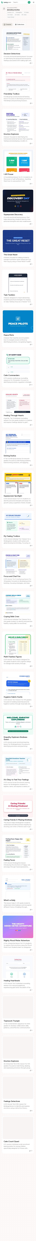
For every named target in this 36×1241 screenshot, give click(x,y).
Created (8, 24)
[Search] (29, 2)
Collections (20, 24)
